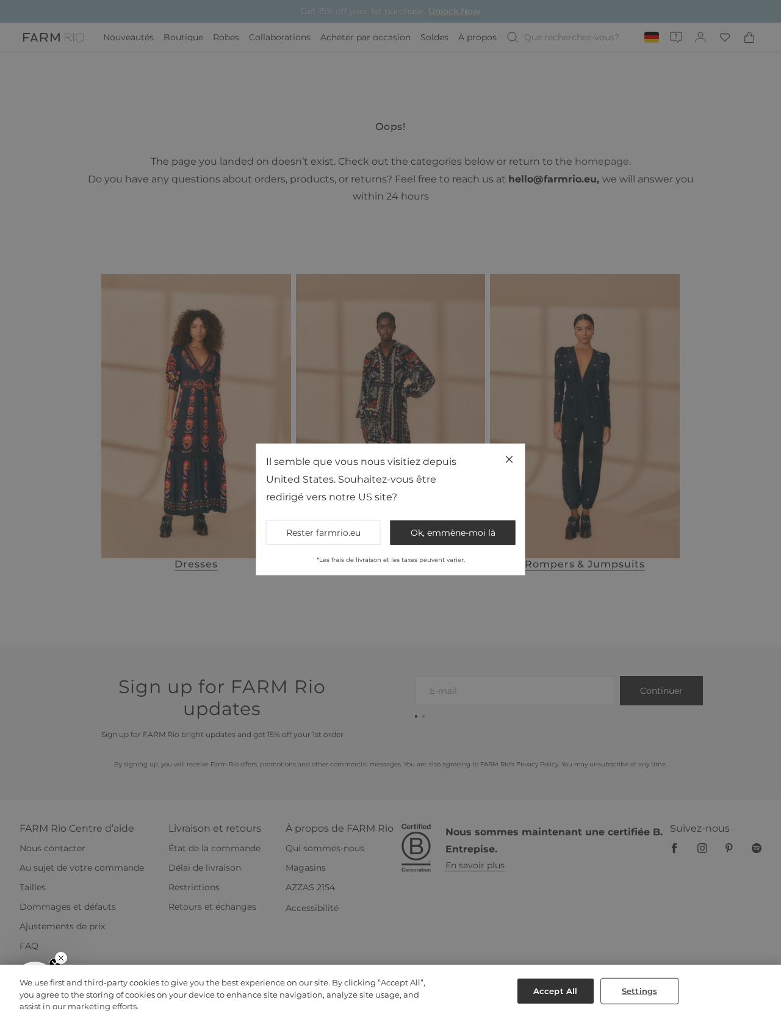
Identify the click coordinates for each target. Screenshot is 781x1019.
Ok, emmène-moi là (453, 532)
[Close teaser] (61, 958)
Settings (639, 990)
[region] (390, 992)
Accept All (555, 990)
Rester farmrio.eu (323, 532)
